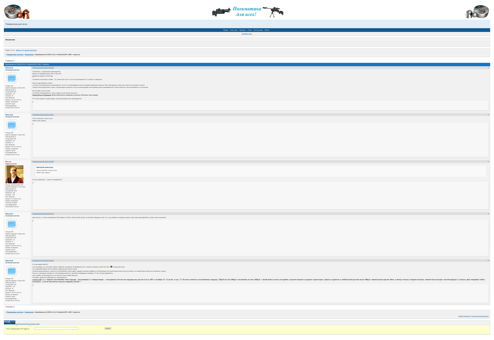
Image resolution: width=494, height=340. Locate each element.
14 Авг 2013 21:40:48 (47, 161)
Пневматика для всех (15, 54)
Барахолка (29, 54)
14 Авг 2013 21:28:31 (47, 114)
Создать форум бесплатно (480, 316)
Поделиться (36, 67)
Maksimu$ (9, 68)
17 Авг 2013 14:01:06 (47, 260)
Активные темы (247, 34)
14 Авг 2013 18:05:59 (47, 67)
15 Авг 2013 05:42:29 (47, 213)
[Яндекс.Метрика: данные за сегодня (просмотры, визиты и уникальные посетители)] (22, 324)
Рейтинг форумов (464, 316)
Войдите (18, 50)
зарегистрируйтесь (30, 50)
